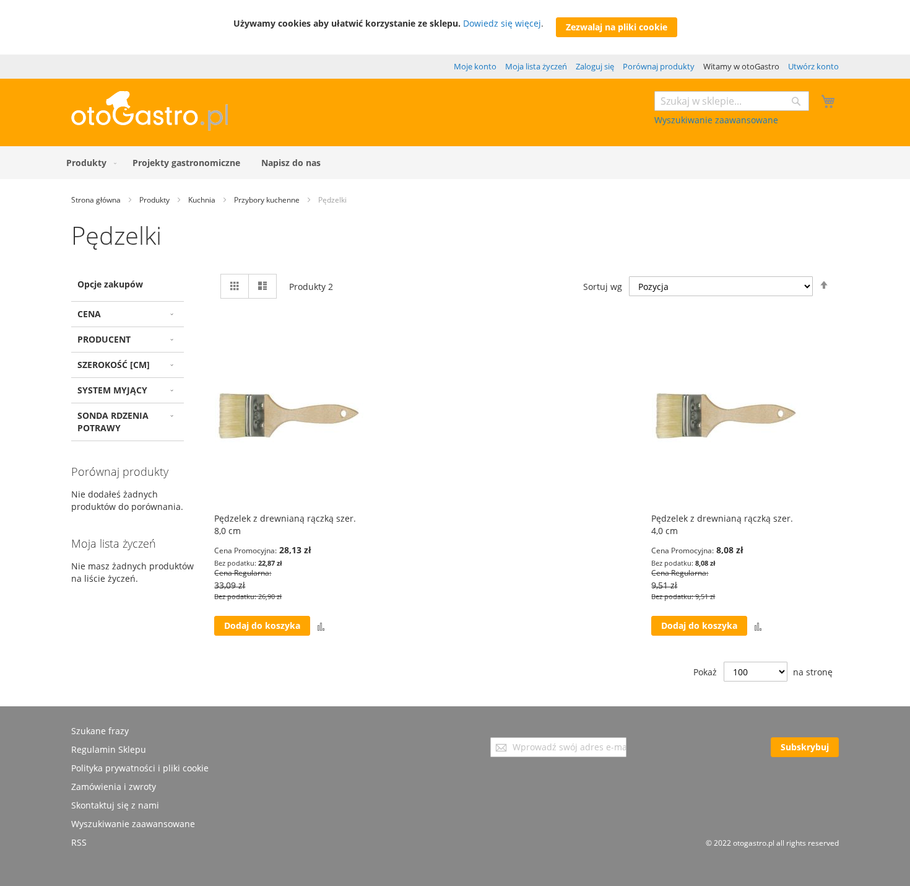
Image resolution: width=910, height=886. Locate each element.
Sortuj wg (602, 286)
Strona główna (97, 200)
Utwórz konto (813, 66)
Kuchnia (202, 200)
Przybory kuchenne (267, 200)
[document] (455, 27)
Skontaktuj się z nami (115, 805)
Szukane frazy (100, 731)
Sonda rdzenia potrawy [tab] (113, 422)
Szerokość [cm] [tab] (113, 365)
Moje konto (475, 66)
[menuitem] (89, 162)
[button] (321, 626)
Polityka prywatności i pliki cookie (140, 768)
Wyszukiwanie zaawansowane (716, 120)
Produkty (155, 200)
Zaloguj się (595, 66)
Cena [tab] (89, 314)
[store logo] (149, 127)
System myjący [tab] (112, 390)
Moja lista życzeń (536, 66)
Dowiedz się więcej (502, 23)
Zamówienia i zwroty (113, 786)
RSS (79, 842)
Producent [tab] (104, 339)
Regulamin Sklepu (108, 749)
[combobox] (731, 101)
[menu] (455, 162)
